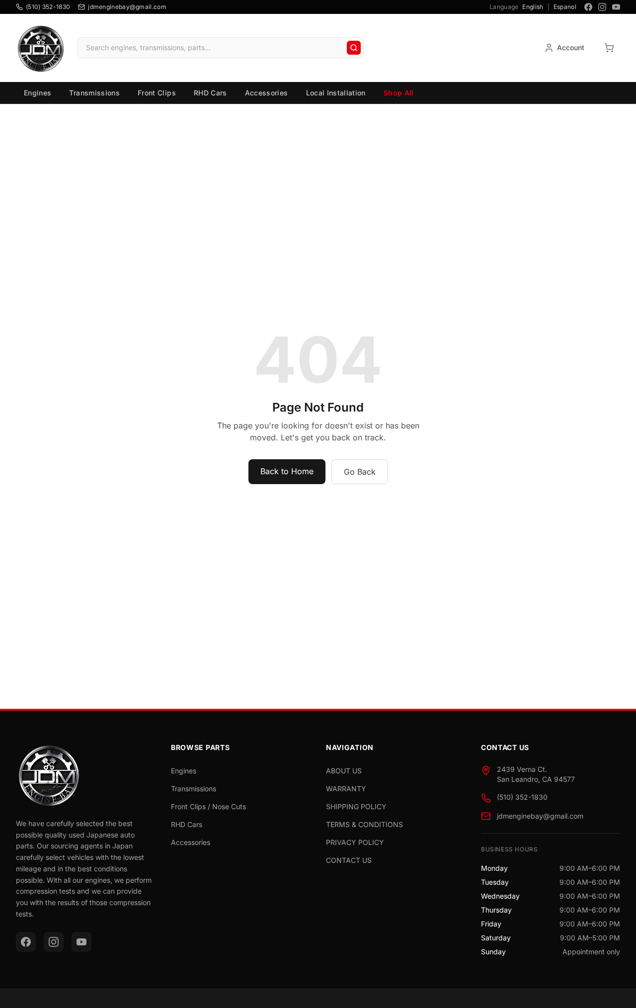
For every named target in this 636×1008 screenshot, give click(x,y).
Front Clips (157, 92)
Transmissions (94, 92)
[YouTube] (616, 7)
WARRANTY (346, 788)
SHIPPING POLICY (356, 806)
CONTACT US (349, 860)
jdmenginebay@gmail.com (540, 816)
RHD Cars (210, 92)
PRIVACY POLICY (355, 842)
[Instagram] (602, 7)
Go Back (360, 472)
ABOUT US (344, 770)
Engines (37, 92)
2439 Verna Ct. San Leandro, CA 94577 (536, 774)
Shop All (399, 92)
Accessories (266, 92)
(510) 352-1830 (522, 797)
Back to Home (287, 471)
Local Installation (336, 92)
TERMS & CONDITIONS (364, 824)
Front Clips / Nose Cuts (208, 806)
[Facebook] (588, 7)
